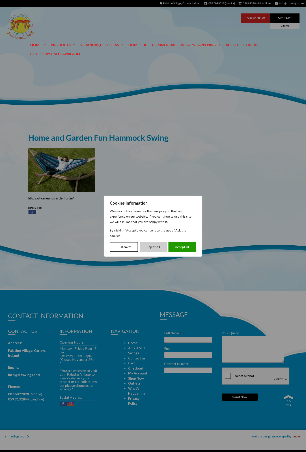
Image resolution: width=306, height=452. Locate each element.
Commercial (164, 45)
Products (61, 45)
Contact (252, 45)
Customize (123, 247)
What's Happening (198, 45)
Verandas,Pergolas (99, 45)
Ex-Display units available (55, 54)
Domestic (137, 45)
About (232, 45)
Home (35, 45)
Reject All (153, 247)
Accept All (182, 247)
